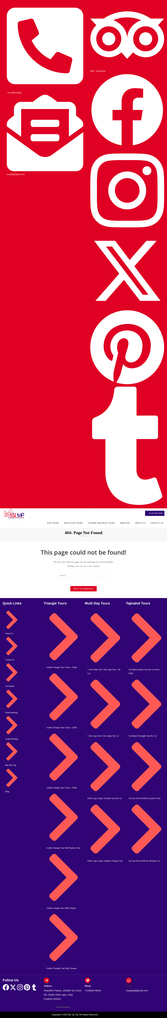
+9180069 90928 (93, 990)
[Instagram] (20, 987)
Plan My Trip (155, 513)
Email (129, 986)
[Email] (129, 980)
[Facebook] (6, 987)
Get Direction (63, 1006)
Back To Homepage (83, 588)
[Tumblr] (34, 987)
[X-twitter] (13, 987)
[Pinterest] (27, 987)
